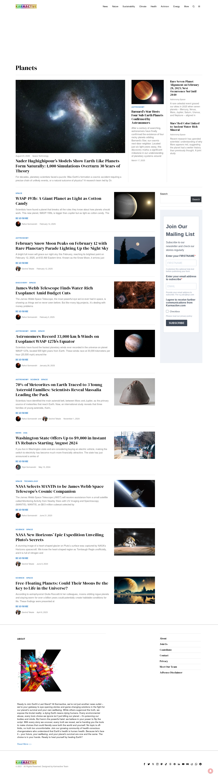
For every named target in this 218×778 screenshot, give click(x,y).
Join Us (164, 644)
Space (35, 155)
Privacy (164, 661)
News (33, 331)
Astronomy (138, 107)
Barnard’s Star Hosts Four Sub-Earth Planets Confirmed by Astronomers (147, 117)
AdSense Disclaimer (171, 672)
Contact (164, 655)
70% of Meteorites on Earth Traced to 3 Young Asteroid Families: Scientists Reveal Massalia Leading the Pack (59, 389)
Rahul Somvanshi (29, 223)
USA (25, 433)
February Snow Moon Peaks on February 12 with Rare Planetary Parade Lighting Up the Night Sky (62, 246)
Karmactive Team (60, 766)
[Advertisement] (109, 36)
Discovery (21, 282)
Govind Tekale (28, 268)
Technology (43, 155)
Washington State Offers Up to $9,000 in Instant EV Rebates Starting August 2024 (61, 440)
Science (34, 379)
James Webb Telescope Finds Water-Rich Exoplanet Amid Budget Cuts (54, 290)
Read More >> (24, 743)
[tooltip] (144, 764)
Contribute (166, 650)
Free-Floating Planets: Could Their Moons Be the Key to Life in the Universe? (62, 586)
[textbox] (61, 721)
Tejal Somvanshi (29, 467)
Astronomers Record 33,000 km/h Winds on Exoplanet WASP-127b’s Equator (57, 339)
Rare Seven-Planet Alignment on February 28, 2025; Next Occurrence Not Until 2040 (184, 88)
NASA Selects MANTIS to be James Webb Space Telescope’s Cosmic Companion (60, 489)
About (163, 638)
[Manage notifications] (210, 771)
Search (164, 193)
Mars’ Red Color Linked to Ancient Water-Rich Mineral (184, 127)
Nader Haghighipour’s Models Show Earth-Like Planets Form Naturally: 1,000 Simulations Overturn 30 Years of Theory (68, 165)
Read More (22, 218)
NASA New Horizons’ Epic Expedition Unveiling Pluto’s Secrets (60, 537)
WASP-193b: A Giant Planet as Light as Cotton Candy (58, 201)
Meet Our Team (168, 666)
